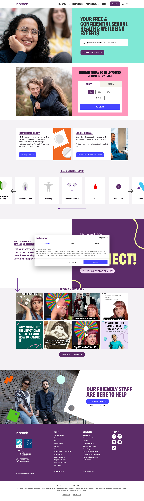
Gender (56, 449)
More (104, 4)
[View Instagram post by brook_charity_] (41, 318)
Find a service (77, 4)
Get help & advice (27, 155)
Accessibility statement (90, 457)
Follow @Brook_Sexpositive (72, 354)
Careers (85, 440)
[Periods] (95, 190)
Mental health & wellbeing (62, 451)
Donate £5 (100, 107)
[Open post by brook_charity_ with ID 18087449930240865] (29, 306)
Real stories (58, 465)
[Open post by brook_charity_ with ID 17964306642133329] (86, 335)
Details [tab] (72, 243)
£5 (91, 92)
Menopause (58, 454)
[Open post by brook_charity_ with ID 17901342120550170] (29, 335)
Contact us (86, 435)
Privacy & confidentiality (91, 451)
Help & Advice (63, 4)
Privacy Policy (66, 494)
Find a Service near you (97, 401)
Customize (71, 262)
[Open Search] (123, 4)
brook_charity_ (30, 294)
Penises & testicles (60, 462)
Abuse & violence (59, 457)
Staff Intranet (87, 460)
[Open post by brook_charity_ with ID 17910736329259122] (86, 306)
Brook (22, 4)
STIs (55, 440)
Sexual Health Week (89, 446)
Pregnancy (57, 438)
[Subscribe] (127, 4)
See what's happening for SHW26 (32, 258)
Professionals (91, 4)
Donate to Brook (88, 443)
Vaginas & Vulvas (60, 460)
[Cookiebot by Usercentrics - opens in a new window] (100, 238)
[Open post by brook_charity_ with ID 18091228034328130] (114, 306)
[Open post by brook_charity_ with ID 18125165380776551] (114, 335)
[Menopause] (119, 190)
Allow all (95, 262)
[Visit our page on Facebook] (114, 436)
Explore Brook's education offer (90, 155)
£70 (108, 92)
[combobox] (104, 42)
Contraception (59, 435)
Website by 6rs (77, 494)
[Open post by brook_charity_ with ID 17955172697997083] (58, 335)
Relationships (58, 443)
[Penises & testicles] (72, 190)
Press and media (88, 438)
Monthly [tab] (111, 84)
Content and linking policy (91, 454)
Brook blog (86, 449)
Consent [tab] (47, 243)
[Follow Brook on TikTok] (114, 448)
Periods (56, 446)
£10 (99, 92)
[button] (13, 191)
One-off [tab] (89, 84)
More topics (58, 471)
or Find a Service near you (92, 52)
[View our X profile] (114, 442)
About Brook (87, 471)
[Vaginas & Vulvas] (25, 190)
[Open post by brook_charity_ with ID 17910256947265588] (58, 306)
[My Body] (49, 190)
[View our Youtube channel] (119, 442)
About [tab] (97, 243)
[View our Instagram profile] (119, 436)
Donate (115, 4)
